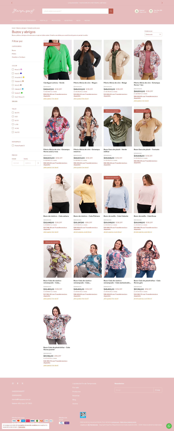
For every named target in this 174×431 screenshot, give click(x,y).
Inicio (13, 28)
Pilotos (14, 54)
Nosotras (68, 20)
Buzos (14, 50)
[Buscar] (111, 11)
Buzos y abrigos (21, 28)
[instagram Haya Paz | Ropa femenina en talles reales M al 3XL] (13, 383)
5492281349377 (18, 391)
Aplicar (38, 163)
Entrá (142, 10)
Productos (56, 20)
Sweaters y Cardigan (18, 57)
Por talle (43, 20)
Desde (14, 159)
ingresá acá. (115, 422)
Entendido (21, 427)
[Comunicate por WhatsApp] (169, 426)
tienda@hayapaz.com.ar (21, 399)
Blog (78, 20)
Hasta (26, 159)
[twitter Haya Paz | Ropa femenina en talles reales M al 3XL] (22, 383)
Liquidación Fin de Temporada (24, 20)
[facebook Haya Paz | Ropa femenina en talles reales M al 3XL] (17, 383)
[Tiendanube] (89, 425)
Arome (87, 20)
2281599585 (17, 395)
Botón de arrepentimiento (128, 422)
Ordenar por (148, 31)
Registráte (143, 12)
